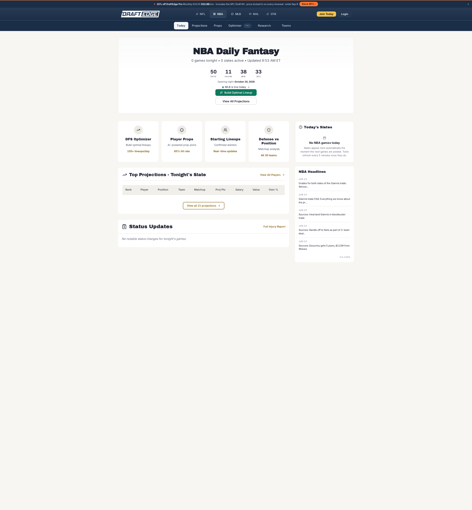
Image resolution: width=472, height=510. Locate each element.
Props (218, 25)
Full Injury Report (274, 226)
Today (181, 25)
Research (264, 25)
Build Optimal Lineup (238, 92)
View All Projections (236, 101)
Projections (199, 25)
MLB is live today (235, 86)
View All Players (270, 174)
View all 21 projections (201, 205)
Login (344, 14)
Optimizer (239, 25)
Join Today (326, 14)
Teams (286, 25)
